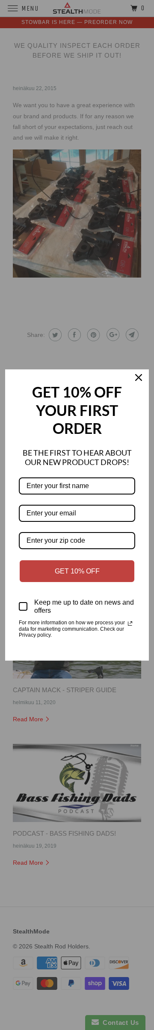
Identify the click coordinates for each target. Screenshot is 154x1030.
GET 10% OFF (77, 571)
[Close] (138, 379)
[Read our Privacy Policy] (130, 623)
